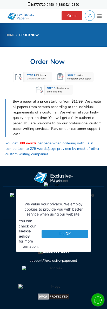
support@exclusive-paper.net (53, 260)
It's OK (65, 234)
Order (72, 15)
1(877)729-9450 (42, 4)
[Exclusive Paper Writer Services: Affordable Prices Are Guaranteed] (21, 16)
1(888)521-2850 (67, 4)
